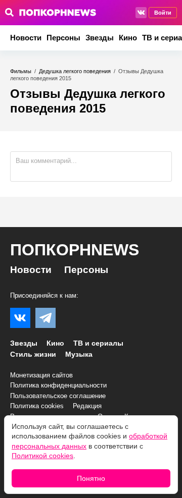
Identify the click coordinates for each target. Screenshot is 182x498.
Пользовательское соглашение (58, 396)
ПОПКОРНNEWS (74, 250)
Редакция (87, 406)
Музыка (79, 354)
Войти (162, 13)
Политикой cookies (42, 456)
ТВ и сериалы (98, 343)
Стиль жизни (33, 354)
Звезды (99, 37)
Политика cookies (37, 406)
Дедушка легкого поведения (75, 71)
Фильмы (20, 71)
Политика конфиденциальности (58, 385)
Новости (25, 37)
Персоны (63, 37)
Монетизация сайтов (41, 375)
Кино (128, 37)
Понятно (91, 478)
